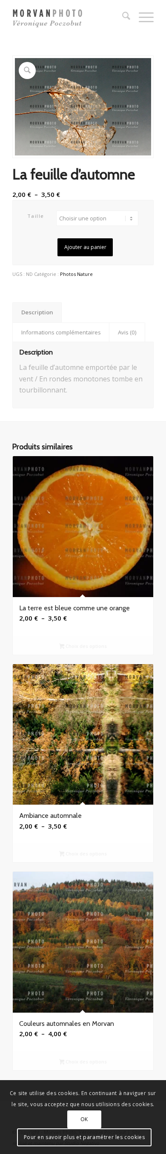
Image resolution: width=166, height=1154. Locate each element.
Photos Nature (76, 274)
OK (84, 1119)
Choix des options (85, 646)
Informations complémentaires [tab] (61, 332)
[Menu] (142, 17)
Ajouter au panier (85, 247)
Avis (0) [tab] (127, 332)
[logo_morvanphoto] (68, 17)
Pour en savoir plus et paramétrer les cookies (84, 1137)
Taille (35, 216)
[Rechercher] (122, 17)
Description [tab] (37, 312)
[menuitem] (122, 17)
